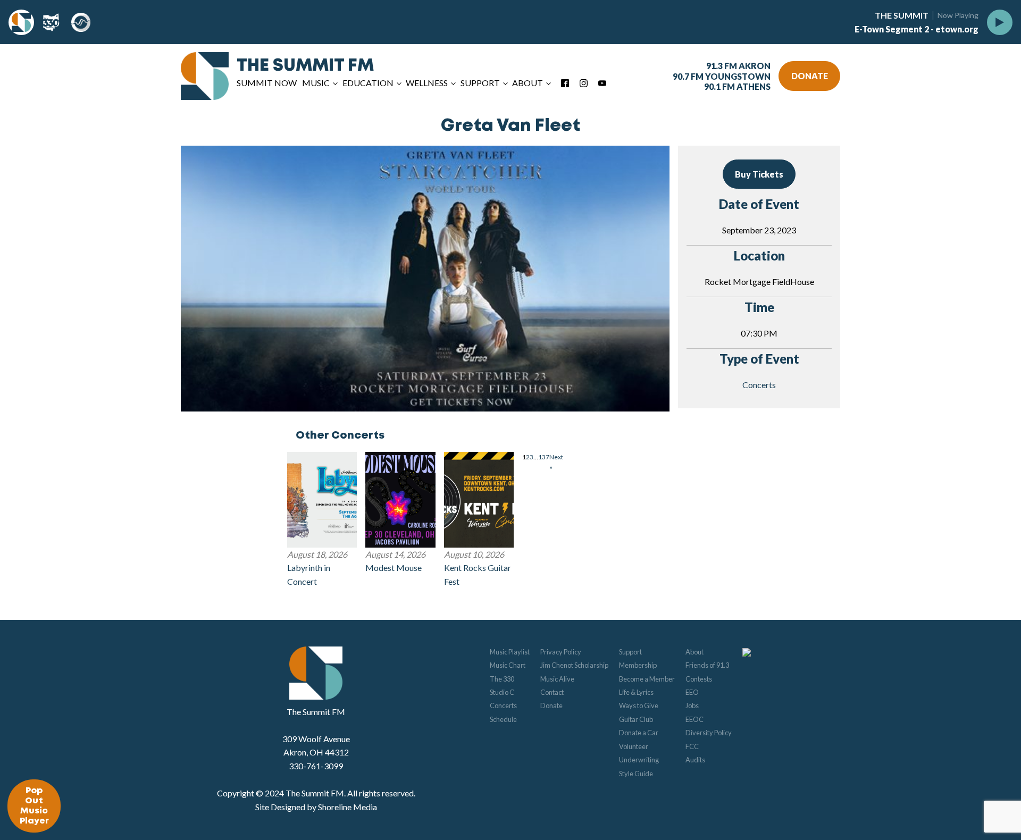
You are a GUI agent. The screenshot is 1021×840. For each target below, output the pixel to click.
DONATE (809, 76)
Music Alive (557, 679)
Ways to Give (638, 705)
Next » (556, 462)
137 (543, 457)
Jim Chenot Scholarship (574, 665)
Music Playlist (510, 652)
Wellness (427, 83)
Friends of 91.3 (707, 665)
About (694, 652)
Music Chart (507, 665)
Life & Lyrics (636, 692)
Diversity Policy (708, 732)
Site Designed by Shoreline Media (316, 807)
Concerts (759, 385)
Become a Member (647, 679)
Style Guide (636, 773)
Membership (638, 665)
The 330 (502, 679)
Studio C (502, 692)
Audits (695, 759)
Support (630, 652)
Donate (551, 705)
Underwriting (639, 759)
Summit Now (267, 83)
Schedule (503, 719)
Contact (552, 692)
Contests (698, 679)
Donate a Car (638, 732)
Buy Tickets (759, 174)
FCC (692, 746)
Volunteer (633, 746)
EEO (692, 692)
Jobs (692, 705)
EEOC (694, 719)
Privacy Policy (560, 652)
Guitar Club (636, 719)
